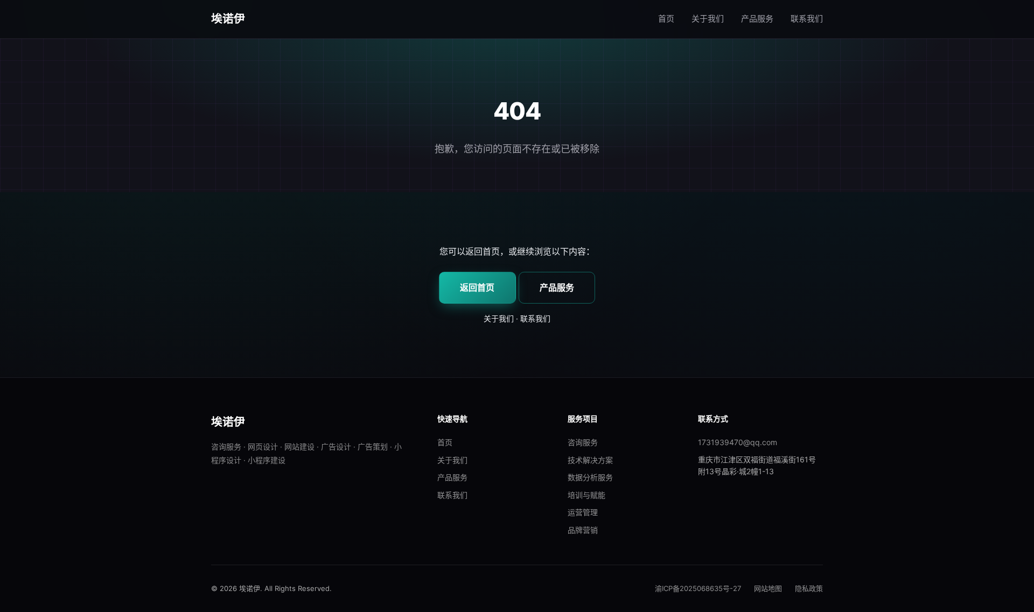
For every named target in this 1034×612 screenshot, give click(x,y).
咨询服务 (583, 442)
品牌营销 (583, 529)
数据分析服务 (590, 477)
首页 (666, 18)
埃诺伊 (228, 18)
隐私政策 (809, 588)
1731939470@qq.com (737, 442)
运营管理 (583, 512)
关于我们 (707, 18)
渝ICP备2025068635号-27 (698, 588)
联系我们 (807, 18)
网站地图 (768, 588)
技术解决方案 (590, 460)
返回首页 (477, 287)
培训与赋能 (586, 495)
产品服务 (757, 18)
